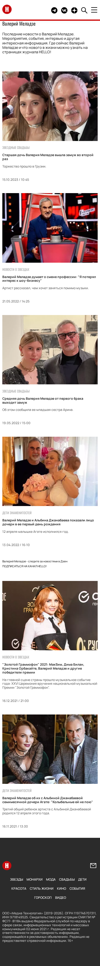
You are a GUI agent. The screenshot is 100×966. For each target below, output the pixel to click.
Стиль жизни (41, 888)
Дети (82, 879)
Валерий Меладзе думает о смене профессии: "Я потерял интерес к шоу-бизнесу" (49, 279)
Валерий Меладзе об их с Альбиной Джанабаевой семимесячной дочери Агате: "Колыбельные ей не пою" (47, 800)
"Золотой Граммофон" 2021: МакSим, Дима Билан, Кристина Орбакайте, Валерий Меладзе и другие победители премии (43, 668)
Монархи (35, 879)
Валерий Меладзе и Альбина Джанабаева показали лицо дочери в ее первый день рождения (48, 522)
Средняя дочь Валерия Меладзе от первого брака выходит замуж (42, 400)
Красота (18, 888)
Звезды (16, 879)
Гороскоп (43, 897)
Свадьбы (67, 879)
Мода (51, 879)
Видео (60, 897)
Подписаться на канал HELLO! (24, 566)
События (77, 888)
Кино (61, 888)
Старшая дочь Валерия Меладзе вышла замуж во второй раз (47, 157)
